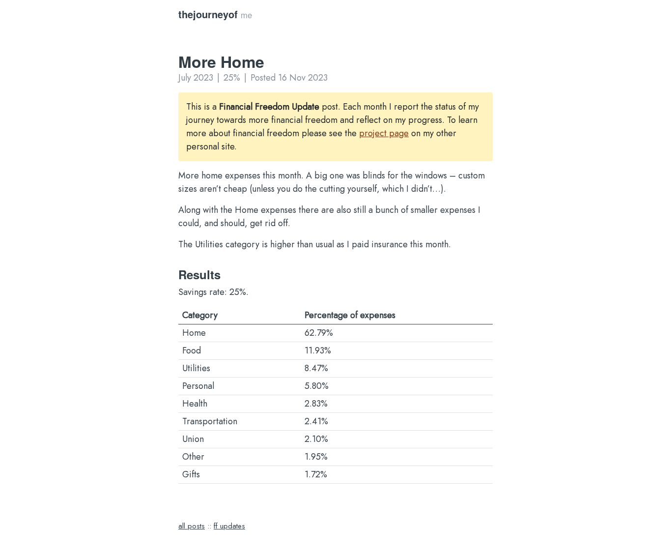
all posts (191, 526)
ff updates (229, 526)
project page (384, 133)
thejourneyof (208, 14)
